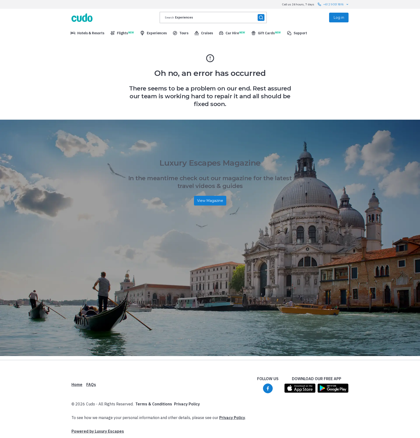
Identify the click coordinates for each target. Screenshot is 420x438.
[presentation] (213, 17)
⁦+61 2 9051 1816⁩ (333, 4)
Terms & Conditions (153, 404)
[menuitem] (87, 33)
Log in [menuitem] (338, 17)
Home (76, 384)
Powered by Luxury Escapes (97, 431)
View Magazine (210, 200)
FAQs (91, 384)
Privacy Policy (187, 404)
